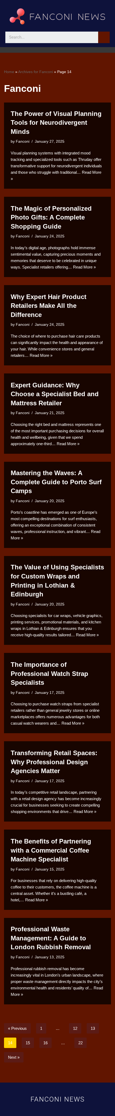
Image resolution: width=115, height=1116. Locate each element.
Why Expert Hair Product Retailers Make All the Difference (48, 305)
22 (80, 1043)
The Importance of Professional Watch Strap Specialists (49, 673)
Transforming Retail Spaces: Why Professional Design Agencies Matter (54, 761)
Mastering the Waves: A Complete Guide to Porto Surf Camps (56, 481)
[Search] (104, 37)
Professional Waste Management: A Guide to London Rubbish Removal (51, 938)
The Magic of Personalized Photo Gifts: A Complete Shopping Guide (51, 217)
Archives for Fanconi (35, 72)
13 (93, 1028)
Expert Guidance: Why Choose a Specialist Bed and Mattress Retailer (55, 394)
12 (75, 1028)
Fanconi (22, 141)
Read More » (84, 267)
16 (45, 1043)
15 (28, 1043)
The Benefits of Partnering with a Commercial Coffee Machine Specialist (51, 850)
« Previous (17, 1028)
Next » (14, 1057)
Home (9, 72)
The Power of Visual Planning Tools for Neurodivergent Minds (56, 122)
